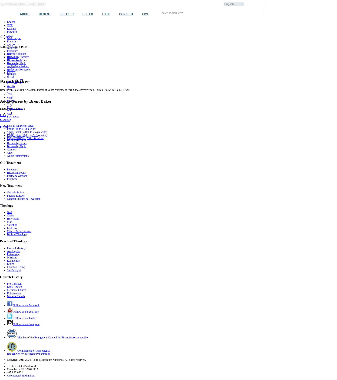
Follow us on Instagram (26, 324)
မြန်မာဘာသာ (15, 108)
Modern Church (16, 296)
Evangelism (13, 260)
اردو (9, 113)
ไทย (9, 93)
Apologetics (13, 251)
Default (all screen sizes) (20, 125)
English (11, 21)
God (9, 212)
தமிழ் (10, 103)
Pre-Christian (14, 283)
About (10, 133)
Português (12, 50)
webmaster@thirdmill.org (21, 375)
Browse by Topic (16, 63)
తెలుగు (11, 86)
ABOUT (25, 14)
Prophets (12, 178)
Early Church (14, 286)
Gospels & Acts (15, 192)
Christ (10, 215)
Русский (12, 31)
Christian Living (16, 266)
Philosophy (13, 254)
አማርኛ (11, 44)
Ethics (10, 263)
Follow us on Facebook (26, 305)
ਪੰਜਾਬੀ (10, 76)
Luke (3, 115)
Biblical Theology (17, 234)
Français (11, 41)
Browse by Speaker (18, 56)
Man (9, 221)
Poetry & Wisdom (17, 175)
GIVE (145, 14)
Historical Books (16, 172)
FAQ (10, 72)
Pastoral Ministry (16, 248)
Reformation (14, 293)
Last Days (12, 228)
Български (13, 116)
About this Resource (18, 69)
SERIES (87, 14)
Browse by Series (17, 60)
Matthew (5, 120)
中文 (10, 25)
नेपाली (10, 97)
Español (11, 28)
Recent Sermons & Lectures (22, 136)
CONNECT (126, 14)
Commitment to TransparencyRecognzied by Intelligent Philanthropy (28, 352)
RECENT (45, 14)
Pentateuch (13, 169)
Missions (12, 257)
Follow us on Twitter (25, 318)
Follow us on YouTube (26, 311)
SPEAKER (67, 14)
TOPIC (106, 14)
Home (7, 36)
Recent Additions (16, 53)
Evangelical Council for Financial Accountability (61, 337)
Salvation (12, 224)
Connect (11, 149)
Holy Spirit (13, 218)
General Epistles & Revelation (24, 198)
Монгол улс (14, 38)
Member (22, 337)
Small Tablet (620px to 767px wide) (27, 131)
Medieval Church (16, 289)
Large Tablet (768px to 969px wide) (27, 135)
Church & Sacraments (19, 231)
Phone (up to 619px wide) (21, 128)
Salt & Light (14, 270)
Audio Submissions (18, 66)
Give (9, 152)
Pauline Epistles (16, 195)
